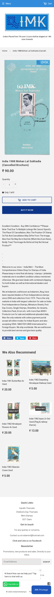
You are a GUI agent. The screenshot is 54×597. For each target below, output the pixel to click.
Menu (8, 3)
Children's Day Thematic (27, 512)
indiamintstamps (19, 592)
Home (4, 51)
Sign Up (46, 562)
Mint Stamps (27, 516)
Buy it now (27, 210)
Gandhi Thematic (27, 508)
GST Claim (27, 519)
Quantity (6, 179)
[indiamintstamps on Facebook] (48, 584)
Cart (50, 3)
